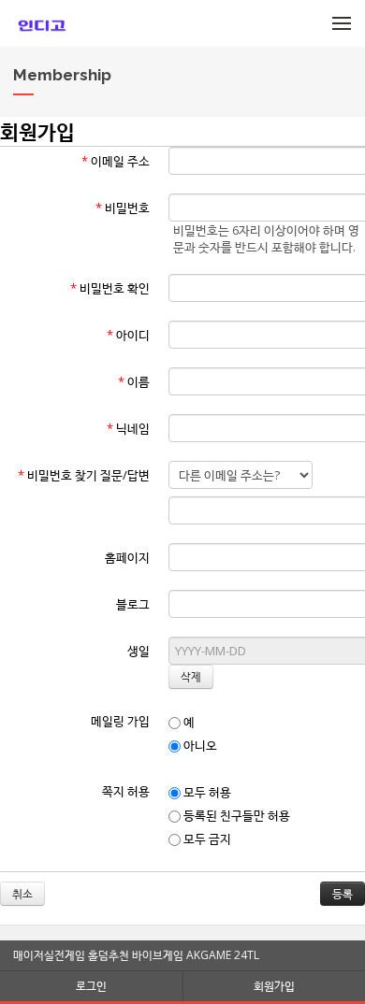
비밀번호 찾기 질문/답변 (84, 474)
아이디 (128, 334)
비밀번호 (122, 207)
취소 (22, 893)
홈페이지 (127, 557)
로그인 (91, 986)
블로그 (133, 603)
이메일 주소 (115, 160)
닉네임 (128, 428)
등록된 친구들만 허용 (235, 815)
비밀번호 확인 (110, 288)
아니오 (199, 745)
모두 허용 (206, 791)
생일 (138, 650)
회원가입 (274, 986)
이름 (134, 381)
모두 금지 (206, 838)
